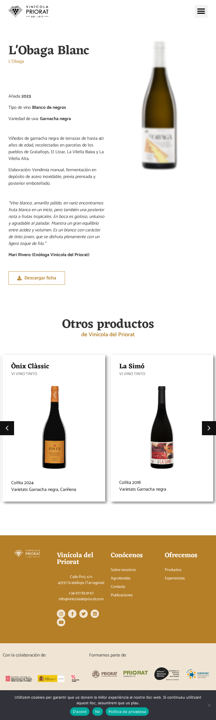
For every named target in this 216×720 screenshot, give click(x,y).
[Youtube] (61, 622)
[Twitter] (83, 614)
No (97, 711)
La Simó (131, 367)
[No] (209, 705)
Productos (173, 570)
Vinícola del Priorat (75, 559)
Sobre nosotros (123, 570)
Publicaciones (122, 595)
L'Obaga (16, 61)
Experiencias (175, 578)
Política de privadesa (127, 711)
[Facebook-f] (72, 614)
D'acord (80, 711)
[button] (201, 11)
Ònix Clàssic (30, 367)
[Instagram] (61, 614)
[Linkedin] (95, 614)
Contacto (118, 587)
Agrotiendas (120, 578)
